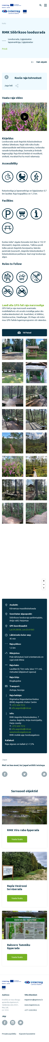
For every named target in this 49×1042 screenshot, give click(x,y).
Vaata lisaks (17, 839)
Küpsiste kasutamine (27, 1034)
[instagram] (12, 1022)
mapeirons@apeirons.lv (33, 1000)
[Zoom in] (44, 581)
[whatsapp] (20, 1022)
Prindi (4, 49)
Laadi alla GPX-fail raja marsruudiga (23, 305)
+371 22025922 (30, 1010)
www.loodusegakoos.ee (20, 732)
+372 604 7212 (18, 705)
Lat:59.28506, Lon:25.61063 (22, 629)
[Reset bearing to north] (44, 588)
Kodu (4, 23)
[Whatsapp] (44, 774)
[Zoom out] (44, 584)
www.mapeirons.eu (32, 1005)
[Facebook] (5, 774)
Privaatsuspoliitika (9, 1034)
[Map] (24, 563)
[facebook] (4, 1022)
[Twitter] (24, 774)
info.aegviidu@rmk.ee (21, 708)
